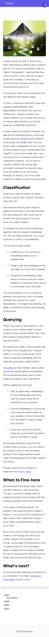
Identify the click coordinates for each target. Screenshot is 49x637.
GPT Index (25, 471)
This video (8, 367)
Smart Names (12, 598)
